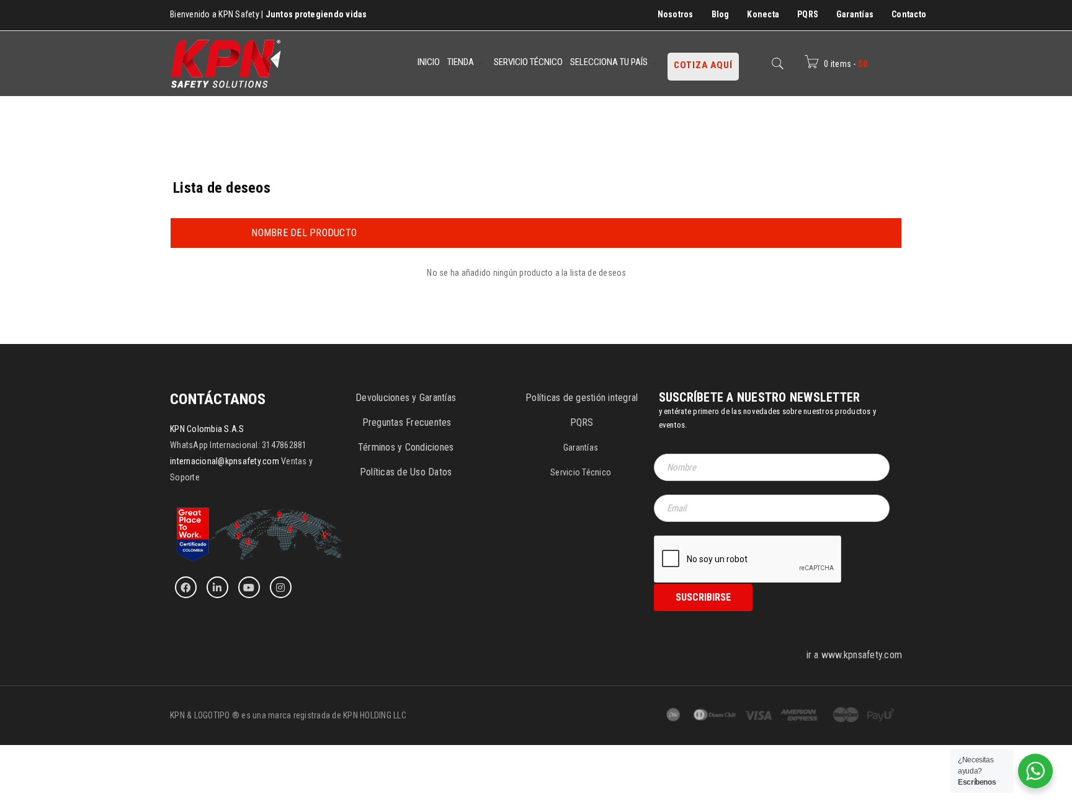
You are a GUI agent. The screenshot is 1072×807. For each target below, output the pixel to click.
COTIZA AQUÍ (703, 65)
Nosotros (676, 14)
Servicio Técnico (580, 472)
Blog (721, 14)
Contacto (908, 14)
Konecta (763, 14)
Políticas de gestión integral (581, 398)
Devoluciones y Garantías (405, 398)
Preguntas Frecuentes (407, 422)
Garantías (854, 14)
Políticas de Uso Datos (406, 472)
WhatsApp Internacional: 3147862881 (238, 445)
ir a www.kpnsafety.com (854, 655)
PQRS (807, 14)
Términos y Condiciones (406, 447)
